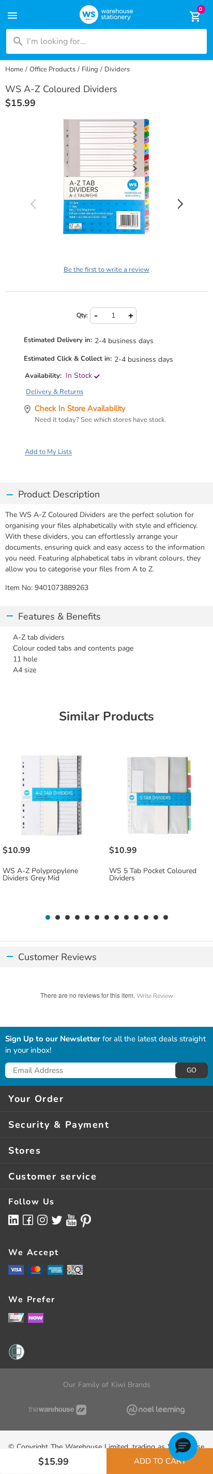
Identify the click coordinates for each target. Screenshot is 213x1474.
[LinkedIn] (13, 1219)
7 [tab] (106, 918)
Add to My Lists (48, 451)
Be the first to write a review (106, 269)
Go (191, 1070)
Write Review (154, 996)
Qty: (82, 315)
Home (14, 69)
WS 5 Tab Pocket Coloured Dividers (152, 874)
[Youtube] (71, 1220)
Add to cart (160, 1461)
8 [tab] (116, 918)
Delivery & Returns (54, 391)
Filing (90, 69)
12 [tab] (156, 918)
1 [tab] (47, 918)
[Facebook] (28, 1219)
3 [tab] (67, 918)
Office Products (52, 69)
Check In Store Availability (80, 408)
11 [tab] (146, 918)
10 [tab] (136, 918)
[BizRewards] (16, 1317)
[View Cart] (188, 16)
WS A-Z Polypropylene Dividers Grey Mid (40, 874)
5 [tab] (87, 918)
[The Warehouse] (57, 1410)
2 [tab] (57, 918)
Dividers (117, 69)
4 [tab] (77, 918)
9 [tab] (126, 918)
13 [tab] (165, 918)
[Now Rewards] (35, 1317)
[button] (183, 1446)
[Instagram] (42, 1219)
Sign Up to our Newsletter (52, 1039)
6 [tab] (97, 918)
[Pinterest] (86, 1221)
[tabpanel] (53, 827)
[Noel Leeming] (155, 1410)
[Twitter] (57, 1219)
